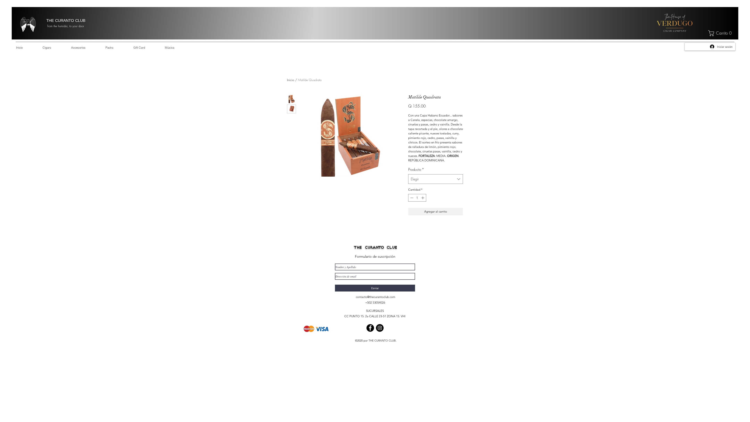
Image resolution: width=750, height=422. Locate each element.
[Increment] (423, 197)
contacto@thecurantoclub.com (375, 297)
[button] (721, 33)
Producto (416, 169)
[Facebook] (370, 328)
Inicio (290, 80)
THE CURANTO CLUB (65, 20)
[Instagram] (380, 328)
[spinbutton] (417, 197)
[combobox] (435, 179)
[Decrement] (411, 197)
